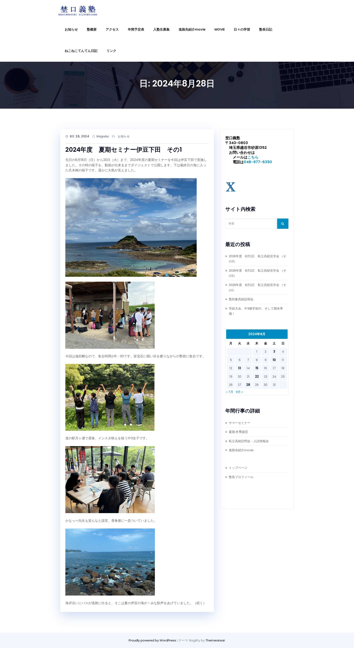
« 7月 (229, 392)
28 (248, 385)
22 (257, 376)
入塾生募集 (161, 29)
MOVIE (219, 29)
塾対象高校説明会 (241, 299)
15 (256, 368)
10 (274, 360)
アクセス (112, 29)
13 (239, 368)
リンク (111, 50)
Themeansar (215, 640)
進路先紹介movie (192, 29)
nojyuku (102, 136)
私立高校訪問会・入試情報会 (249, 441)
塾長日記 (265, 29)
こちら (253, 157)
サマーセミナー (239, 423)
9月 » (239, 392)
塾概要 (92, 29)
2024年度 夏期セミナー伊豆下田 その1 (123, 149)
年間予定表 (136, 29)
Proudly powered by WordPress (153, 640)
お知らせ (71, 29)
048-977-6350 (258, 161)
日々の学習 (242, 29)
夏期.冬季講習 (238, 432)
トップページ (238, 468)
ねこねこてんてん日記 (81, 50)
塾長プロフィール (241, 477)
